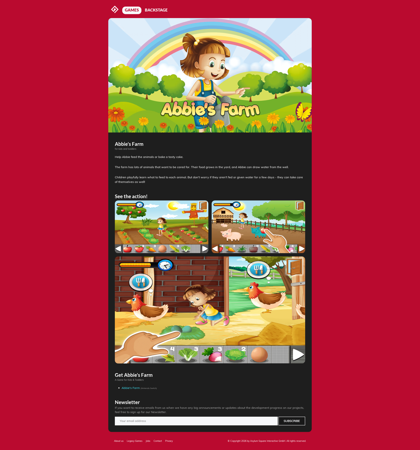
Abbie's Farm (131, 388)
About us (119, 440)
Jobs (148, 440)
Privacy (169, 440)
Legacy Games (134, 440)
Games (132, 10)
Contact (158, 440)
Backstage (156, 10)
